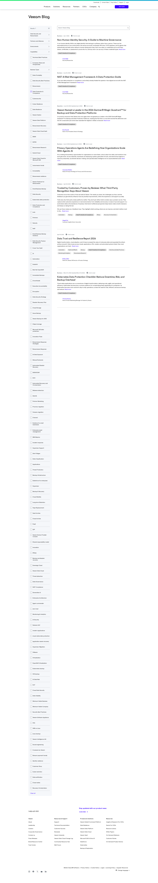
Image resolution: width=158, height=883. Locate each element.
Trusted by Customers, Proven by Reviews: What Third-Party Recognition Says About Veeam (87, 189)
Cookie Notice (95, 868)
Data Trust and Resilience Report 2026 (76, 238)
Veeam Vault (84, 835)
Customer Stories (111, 838)
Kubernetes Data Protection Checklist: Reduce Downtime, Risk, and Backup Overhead (91, 278)
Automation (62, 215)
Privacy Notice (85, 868)
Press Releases (32, 838)
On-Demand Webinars (112, 835)
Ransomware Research (80, 253)
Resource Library (111, 828)
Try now (122, 7)
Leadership (31, 825)
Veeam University (59, 835)
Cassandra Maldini (67, 170)
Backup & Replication (86, 848)
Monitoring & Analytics (64, 253)
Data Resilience (84, 825)
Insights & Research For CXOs (115, 822)
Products (47, 6)
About (30, 822)
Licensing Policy (110, 868)
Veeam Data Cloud (85, 832)
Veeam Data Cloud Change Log (63, 838)
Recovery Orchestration (110, 215)
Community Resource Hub (62, 842)
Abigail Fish (65, 220)
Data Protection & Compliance (67, 53)
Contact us (31, 835)
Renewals (57, 832)
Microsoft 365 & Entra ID (87, 838)
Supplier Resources (122, 868)
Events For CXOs (111, 825)
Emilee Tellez (65, 259)
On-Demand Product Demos (114, 842)
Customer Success (59, 828)
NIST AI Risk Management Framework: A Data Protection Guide (89, 77)
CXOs (84, 6)
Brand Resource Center (35, 842)
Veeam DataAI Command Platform (90, 822)
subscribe (82, 812)
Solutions (56, 6)
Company (93, 6)
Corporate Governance (35, 832)
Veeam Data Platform (86, 828)
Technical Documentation (61, 825)
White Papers (110, 832)
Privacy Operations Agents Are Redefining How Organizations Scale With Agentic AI (91, 149)
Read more (122, 49)
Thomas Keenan (66, 299)
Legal (102, 868)
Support (56, 822)
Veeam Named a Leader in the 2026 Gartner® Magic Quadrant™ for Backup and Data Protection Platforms (91, 111)
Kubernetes (83, 845)
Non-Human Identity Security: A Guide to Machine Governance (89, 40)
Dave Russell (65, 130)
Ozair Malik (65, 59)
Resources (66, 6)
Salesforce (83, 842)
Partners (76, 6)
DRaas (98, 215)
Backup (70, 215)
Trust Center (32, 845)
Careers (30, 828)
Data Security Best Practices (116, 250)
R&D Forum (57, 845)
